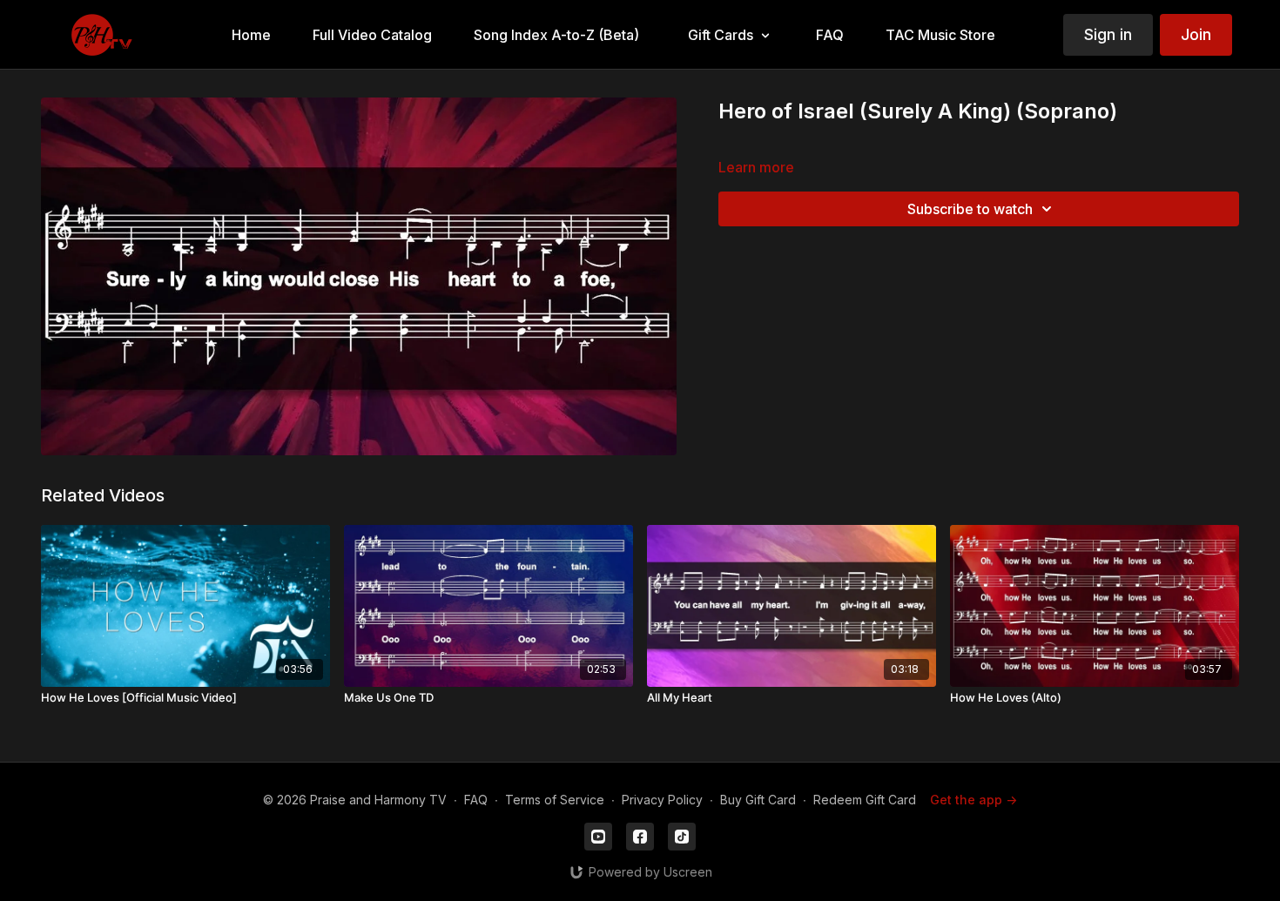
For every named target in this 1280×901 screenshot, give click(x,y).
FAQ (476, 799)
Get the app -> (973, 799)
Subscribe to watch (970, 209)
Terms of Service (554, 799)
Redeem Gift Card (864, 799)
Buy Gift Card (758, 799)
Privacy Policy (662, 799)
